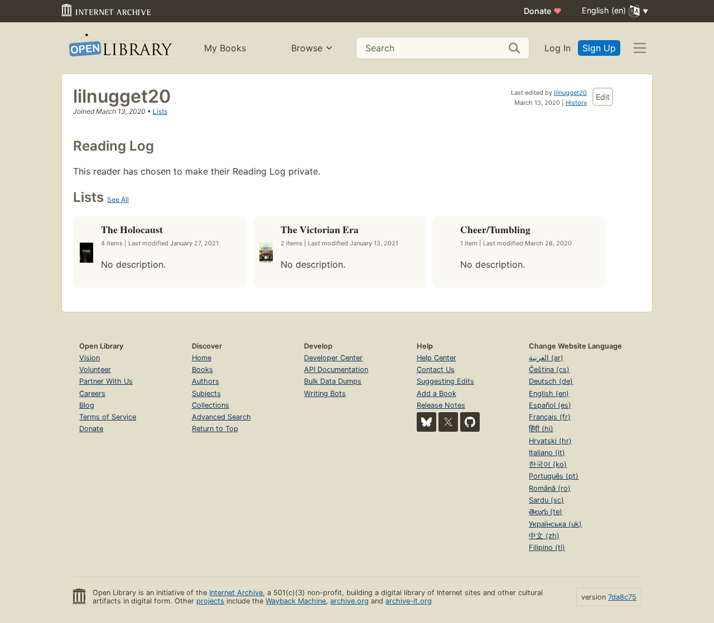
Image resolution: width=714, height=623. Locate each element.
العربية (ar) (546, 358)
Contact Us (436, 369)
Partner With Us (106, 381)
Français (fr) (550, 417)
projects (210, 601)
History (576, 103)
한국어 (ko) (548, 464)
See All (118, 199)
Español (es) (550, 405)
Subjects (206, 393)
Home (201, 358)
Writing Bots (325, 393)
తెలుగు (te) (545, 512)
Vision (89, 358)
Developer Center (333, 358)
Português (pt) (553, 476)
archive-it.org (408, 601)
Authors (205, 381)
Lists (160, 111)
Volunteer (95, 369)
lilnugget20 (570, 92)
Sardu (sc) (546, 500)
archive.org (349, 601)
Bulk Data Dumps (332, 381)
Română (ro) (550, 488)
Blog (86, 405)
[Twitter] (448, 422)
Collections (210, 405)
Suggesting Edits (445, 381)
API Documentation (336, 369)
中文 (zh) (544, 536)
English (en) (549, 393)
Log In (557, 48)
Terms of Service (107, 417)
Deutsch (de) (551, 381)
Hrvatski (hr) (550, 441)
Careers (92, 393)
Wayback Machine (296, 601)
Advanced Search (221, 417)
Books (202, 369)
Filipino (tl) (547, 547)
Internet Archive (236, 592)
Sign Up (599, 48)
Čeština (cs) (549, 369)
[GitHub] (470, 422)
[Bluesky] (426, 422)
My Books (225, 48)
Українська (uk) (555, 524)
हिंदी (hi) (541, 428)
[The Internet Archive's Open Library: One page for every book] (119, 48)
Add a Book (436, 393)
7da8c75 (622, 597)
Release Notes (441, 405)
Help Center (436, 358)
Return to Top (215, 428)
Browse (306, 48)
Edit (603, 97)
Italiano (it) (547, 452)
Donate (543, 11)
